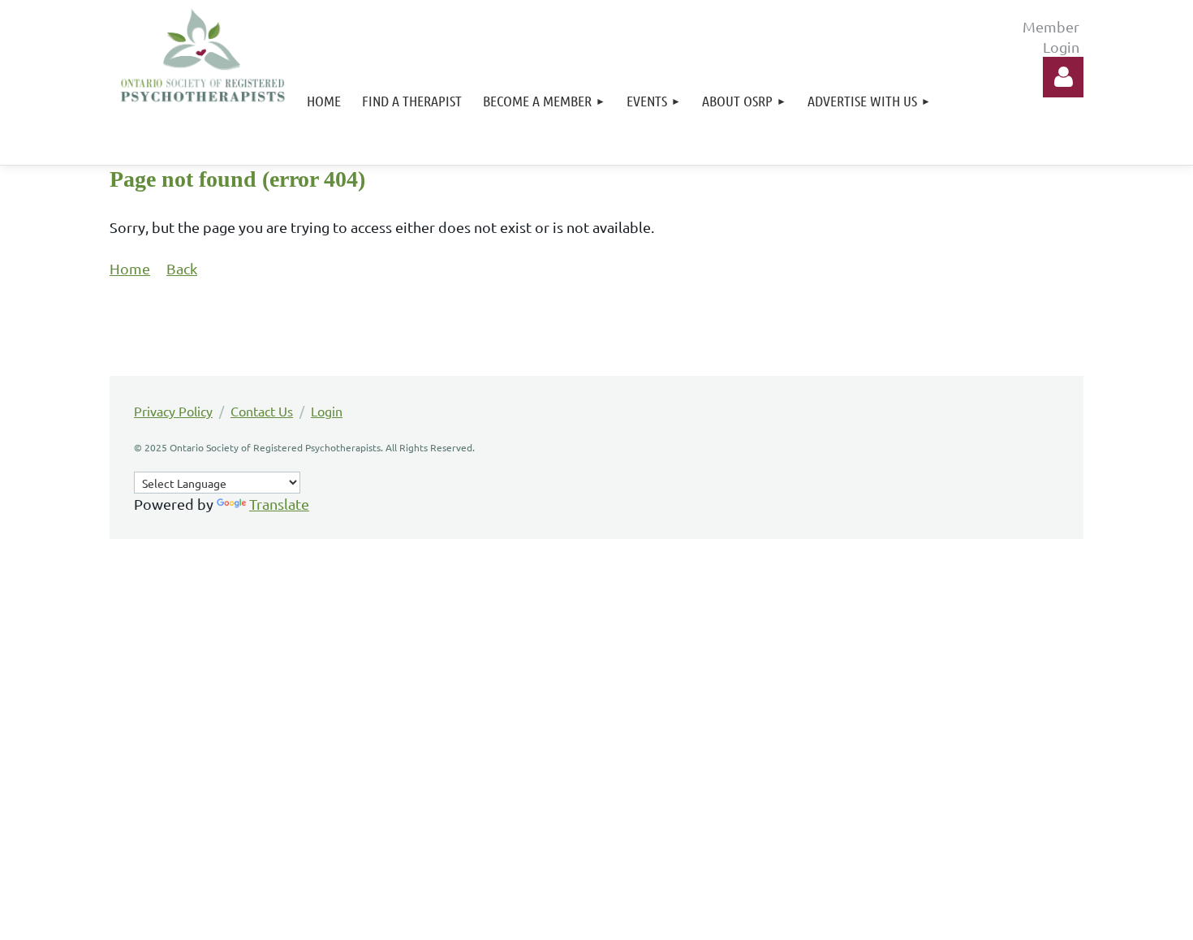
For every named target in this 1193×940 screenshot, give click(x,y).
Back (181, 268)
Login (326, 411)
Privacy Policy (173, 411)
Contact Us (261, 411)
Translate (279, 503)
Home (130, 268)
